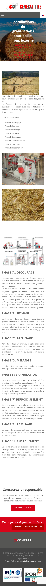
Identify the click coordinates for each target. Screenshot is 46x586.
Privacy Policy (10, 561)
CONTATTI (24, 540)
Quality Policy (35, 561)
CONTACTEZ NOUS (23, 507)
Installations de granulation (23, 46)
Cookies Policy (23, 561)
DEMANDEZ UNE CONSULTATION (28, 526)
